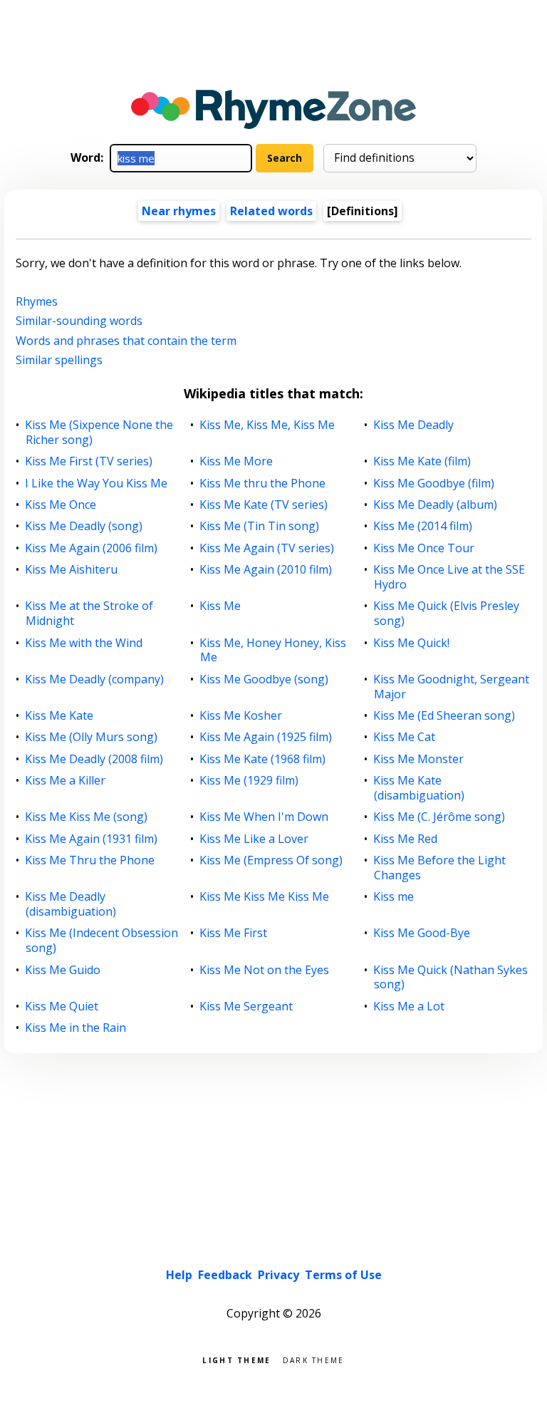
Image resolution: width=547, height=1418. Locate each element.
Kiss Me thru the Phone (262, 483)
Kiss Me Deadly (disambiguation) (71, 904)
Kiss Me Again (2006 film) (91, 548)
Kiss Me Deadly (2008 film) (94, 759)
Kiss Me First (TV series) (89, 461)
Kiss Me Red (405, 839)
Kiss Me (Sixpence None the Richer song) (99, 432)
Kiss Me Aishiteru (72, 569)
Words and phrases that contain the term (126, 340)
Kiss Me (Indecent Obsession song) (102, 941)
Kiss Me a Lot (409, 1006)
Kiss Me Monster (419, 759)
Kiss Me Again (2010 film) (266, 569)
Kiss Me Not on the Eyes (264, 970)
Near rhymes (179, 211)
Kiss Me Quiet (62, 1006)
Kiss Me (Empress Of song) (271, 860)
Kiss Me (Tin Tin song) (259, 526)
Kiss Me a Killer (65, 780)
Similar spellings (59, 360)
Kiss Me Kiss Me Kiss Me (264, 896)
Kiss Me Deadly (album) (435, 504)
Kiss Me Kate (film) (422, 461)
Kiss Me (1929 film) (249, 780)
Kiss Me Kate (59, 715)
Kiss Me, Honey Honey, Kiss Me (273, 651)
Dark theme (314, 1359)
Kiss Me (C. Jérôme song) (439, 816)
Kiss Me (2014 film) (423, 526)
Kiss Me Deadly (414, 425)
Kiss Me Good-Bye (422, 933)
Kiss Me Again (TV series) (267, 548)
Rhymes (37, 301)
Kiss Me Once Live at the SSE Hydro (449, 577)
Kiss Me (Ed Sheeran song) (444, 715)
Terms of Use (343, 1275)
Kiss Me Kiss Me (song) (86, 816)
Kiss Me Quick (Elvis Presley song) (446, 613)
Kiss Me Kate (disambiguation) (419, 788)
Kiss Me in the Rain (76, 1027)
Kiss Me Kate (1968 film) (262, 759)
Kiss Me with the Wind (84, 643)
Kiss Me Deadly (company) (95, 679)
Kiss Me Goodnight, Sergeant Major (451, 687)
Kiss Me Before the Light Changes (440, 868)
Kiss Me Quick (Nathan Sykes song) (451, 978)
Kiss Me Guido (63, 970)
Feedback (225, 1275)
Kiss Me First (233, 933)
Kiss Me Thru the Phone (90, 860)
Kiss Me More (236, 461)
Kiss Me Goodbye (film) (434, 483)
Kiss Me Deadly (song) (84, 526)
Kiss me (394, 896)
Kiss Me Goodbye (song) (264, 679)
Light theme (236, 1359)
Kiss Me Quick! (411, 643)
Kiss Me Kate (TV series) (264, 504)
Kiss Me (220, 606)
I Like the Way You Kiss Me (96, 483)
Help (179, 1275)
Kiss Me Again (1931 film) (91, 839)
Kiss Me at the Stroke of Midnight (89, 613)
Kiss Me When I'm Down (264, 816)
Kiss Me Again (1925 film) (266, 737)
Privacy (278, 1275)
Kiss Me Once (61, 504)
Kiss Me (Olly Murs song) (91, 737)
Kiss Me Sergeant (246, 1006)
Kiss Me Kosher (241, 715)
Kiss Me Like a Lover (254, 839)
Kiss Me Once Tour (424, 548)
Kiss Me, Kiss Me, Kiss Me (267, 425)
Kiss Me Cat (404, 737)
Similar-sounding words (79, 320)
